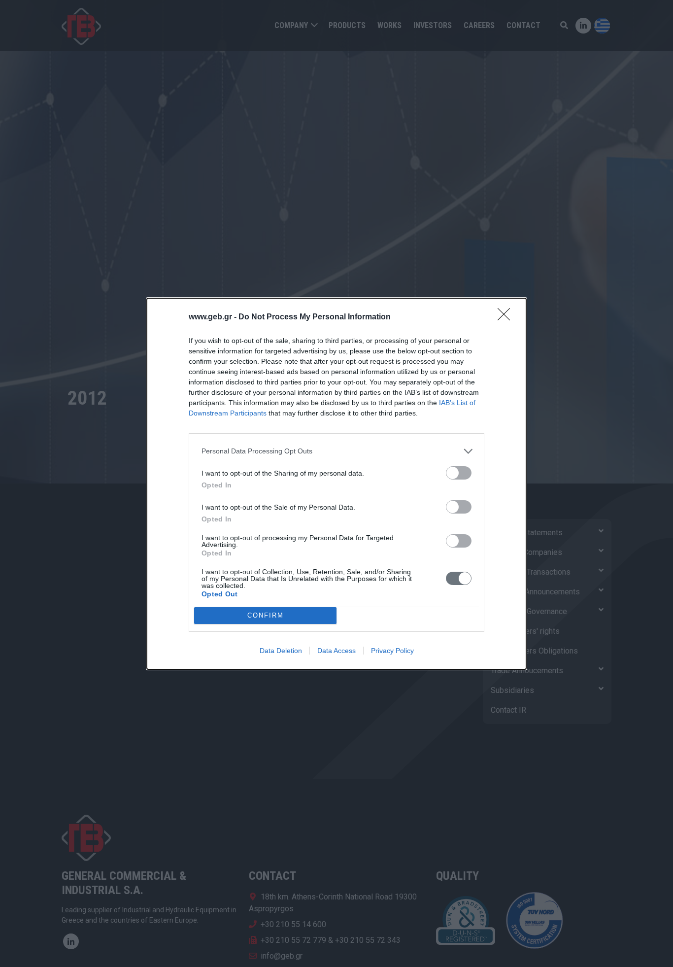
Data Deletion (281, 651)
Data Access (336, 651)
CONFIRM (265, 615)
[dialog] (336, 483)
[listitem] (336, 451)
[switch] (458, 473)
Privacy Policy (392, 651)
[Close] (507, 317)
